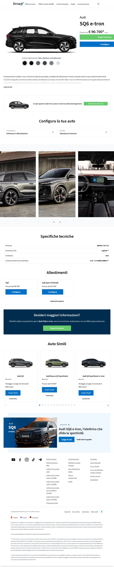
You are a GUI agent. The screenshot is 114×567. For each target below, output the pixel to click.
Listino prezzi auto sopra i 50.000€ (52, 498)
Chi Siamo (93, 459)
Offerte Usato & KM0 (52, 464)
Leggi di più (8, 87)
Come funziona (95, 463)
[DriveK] (18, 4)
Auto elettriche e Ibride (74, 470)
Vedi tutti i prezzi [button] (57, 301)
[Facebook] (20, 459)
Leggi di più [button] (66, 439)
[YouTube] (13, 459)
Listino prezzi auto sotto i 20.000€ (52, 476)
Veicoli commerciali (72, 476)
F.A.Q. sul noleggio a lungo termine (96, 471)
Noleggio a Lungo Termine (74, 464)
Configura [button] (16, 292)
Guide (70, 482)
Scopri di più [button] (13, 393)
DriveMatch (94, 480)
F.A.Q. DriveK (94, 466)
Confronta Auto (73, 459)
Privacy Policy (76, 511)
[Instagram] (26, 459)
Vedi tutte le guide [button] (84, 439)
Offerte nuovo (51, 459)
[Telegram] (40, 459)
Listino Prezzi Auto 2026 (52, 470)
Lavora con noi (95, 476)
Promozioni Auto (52, 503)
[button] (96, 103)
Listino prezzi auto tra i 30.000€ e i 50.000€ (52, 490)
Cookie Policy (85, 511)
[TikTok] (33, 459)
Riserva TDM (94, 511)
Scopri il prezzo (57, 328)
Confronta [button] (13, 399)
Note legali (67, 511)
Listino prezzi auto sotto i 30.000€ (52, 483)
